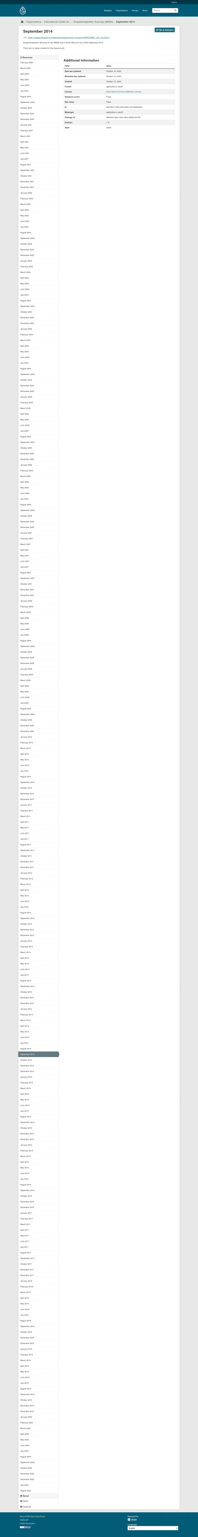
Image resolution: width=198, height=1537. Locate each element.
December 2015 (27, 1139)
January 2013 (26, 941)
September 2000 (27, 102)
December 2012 (27, 935)
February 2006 (26, 470)
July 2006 (24, 498)
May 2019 (24, 1371)
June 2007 (24, 561)
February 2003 (26, 266)
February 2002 (26, 198)
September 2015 (27, 1122)
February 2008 (26, 606)
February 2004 (26, 334)
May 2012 (24, 895)
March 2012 (25, 884)
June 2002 (24, 221)
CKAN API (24, 1520)
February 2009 (26, 674)
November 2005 (27, 453)
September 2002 (27, 238)
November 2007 (27, 589)
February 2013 (26, 946)
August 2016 (25, 1184)
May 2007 (24, 555)
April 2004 (24, 345)
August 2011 (25, 844)
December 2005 (27, 459)
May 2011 (24, 827)
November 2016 (27, 1201)
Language (132, 1524)
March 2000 (25, 68)
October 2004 (26, 379)
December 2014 (27, 1071)
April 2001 (24, 141)
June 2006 (24, 493)
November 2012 (27, 929)
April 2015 (24, 1094)
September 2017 (27, 1258)
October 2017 (26, 1264)
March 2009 (25, 680)
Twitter (25, 1501)
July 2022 (24, 1485)
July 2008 (24, 635)
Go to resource (166, 29)
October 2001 (26, 175)
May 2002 (24, 215)
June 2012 (24, 901)
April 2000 (24, 73)
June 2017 (24, 1241)
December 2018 (27, 1343)
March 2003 (25, 272)
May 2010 (24, 759)
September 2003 (27, 306)
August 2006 (25, 504)
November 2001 (27, 181)
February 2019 (26, 1354)
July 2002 (24, 226)
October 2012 (26, 924)
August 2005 (25, 436)
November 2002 (27, 249)
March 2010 (25, 748)
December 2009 (27, 731)
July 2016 (24, 1179)
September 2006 (27, 510)
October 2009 (26, 720)
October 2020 (26, 1468)
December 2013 (27, 1003)
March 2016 (25, 1156)
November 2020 (27, 1473)
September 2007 (27, 578)
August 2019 (25, 1388)
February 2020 (26, 1422)
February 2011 (26, 810)
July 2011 (24, 839)
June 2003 (24, 289)
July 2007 (24, 566)
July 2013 (24, 975)
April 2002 (24, 209)
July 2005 (24, 430)
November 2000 (27, 113)
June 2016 (24, 1173)
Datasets (108, 10)
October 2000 (26, 107)
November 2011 (27, 861)
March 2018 (25, 1292)
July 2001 (24, 158)
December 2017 (27, 1275)
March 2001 (25, 136)
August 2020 (25, 1456)
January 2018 (26, 1281)
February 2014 (26, 1014)
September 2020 (27, 1462)
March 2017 (25, 1224)
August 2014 (25, 1048)
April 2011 (24, 822)
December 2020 (27, 1479)
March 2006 (25, 476)
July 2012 (24, 907)
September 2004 (27, 374)
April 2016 (24, 1162)
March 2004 (25, 340)
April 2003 (24, 277)
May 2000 (24, 79)
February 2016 (26, 1150)
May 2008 (24, 623)
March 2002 (25, 204)
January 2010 (26, 737)
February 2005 (26, 402)
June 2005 (24, 425)
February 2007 (26, 538)
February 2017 (26, 1218)
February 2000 (26, 62)
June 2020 (24, 1445)
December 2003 (27, 323)
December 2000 (27, 119)
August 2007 (25, 572)
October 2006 (26, 515)
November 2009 (27, 725)
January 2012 (26, 873)
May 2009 (24, 691)
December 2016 (27, 1207)
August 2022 (25, 1490)
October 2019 (26, 1400)
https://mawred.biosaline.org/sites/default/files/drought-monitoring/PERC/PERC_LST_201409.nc (69, 37)
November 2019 (27, 1405)
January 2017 (26, 1213)
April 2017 (24, 1230)
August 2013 (25, 980)
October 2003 (26, 311)
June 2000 (24, 85)
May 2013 (24, 963)
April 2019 (24, 1366)
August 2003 (25, 300)
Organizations (122, 10)
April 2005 (24, 413)
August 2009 (25, 708)
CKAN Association (27, 1523)
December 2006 (27, 527)
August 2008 (25, 640)
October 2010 (26, 788)
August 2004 (25, 368)
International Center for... (57, 21)
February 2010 (26, 742)
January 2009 (26, 669)
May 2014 (24, 1031)
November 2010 (27, 793)
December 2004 (27, 391)
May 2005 (24, 419)
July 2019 (24, 1383)
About (144, 10)
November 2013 (27, 997)
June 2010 (24, 765)
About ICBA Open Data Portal (32, 1516)
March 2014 (25, 1020)
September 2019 (27, 1394)
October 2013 (26, 992)
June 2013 (24, 969)
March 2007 (25, 544)
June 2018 (24, 1309)
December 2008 (27, 663)
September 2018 (27, 1326)
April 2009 (24, 686)
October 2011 (26, 856)
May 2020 (24, 1439)
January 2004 (26, 328)
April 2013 (24, 958)
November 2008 (27, 657)
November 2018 (27, 1337)
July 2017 (24, 1247)
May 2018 (24, 1303)
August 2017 (25, 1252)
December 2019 (27, 1411)
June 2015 (24, 1105)
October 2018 (26, 1332)
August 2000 (25, 96)
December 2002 (27, 255)
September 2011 (27, 850)
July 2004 (24, 362)
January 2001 (26, 124)
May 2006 (24, 487)
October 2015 (26, 1128)
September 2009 (27, 714)
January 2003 (26, 260)
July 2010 (24, 771)
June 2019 (24, 1377)
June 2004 (24, 357)
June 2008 (24, 629)
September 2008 (27, 646)
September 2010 (27, 782)
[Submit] (175, 10)
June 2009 (24, 697)
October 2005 (26, 447)
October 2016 (26, 1196)
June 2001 (24, 153)
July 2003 (24, 294)
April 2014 (24, 1026)
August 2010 (25, 776)
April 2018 (24, 1298)
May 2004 (24, 351)
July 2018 (24, 1315)
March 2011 (25, 816)
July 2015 (24, 1111)
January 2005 (26, 396)
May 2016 (24, 1167)
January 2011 (26, 805)
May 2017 (24, 1235)
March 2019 (25, 1360)
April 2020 (24, 1434)
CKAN (132, 1519)
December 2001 (27, 187)
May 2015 (24, 1099)
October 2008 (26, 652)
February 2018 (26, 1286)
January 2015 (26, 1077)
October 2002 (26, 243)
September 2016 (27, 1190)
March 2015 (25, 1088)
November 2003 (27, 317)
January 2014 (26, 1009)
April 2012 (24, 890)
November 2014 (27, 1065)
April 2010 (24, 754)
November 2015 (27, 1133)
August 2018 (25, 1320)
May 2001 (24, 147)
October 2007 (26, 583)
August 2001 (25, 164)
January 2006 (26, 464)
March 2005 (25, 408)
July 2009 (24, 703)
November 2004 (27, 385)
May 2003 (24, 283)
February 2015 (26, 1082)
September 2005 (27, 442)
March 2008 (25, 612)
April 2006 (24, 481)
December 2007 (27, 595)
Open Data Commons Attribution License (123, 91)
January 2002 (26, 192)
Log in (174, 2)
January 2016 (26, 1145)
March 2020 (25, 1428)
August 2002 (25, 232)
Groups (135, 10)
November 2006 (27, 521)
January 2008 (26, 600)
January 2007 (26, 532)
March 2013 (25, 952)
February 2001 (26, 130)
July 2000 (24, 90)
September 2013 (27, 986)
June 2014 (24, 1037)
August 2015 (25, 1116)
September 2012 (27, 918)
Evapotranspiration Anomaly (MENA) (93, 21)
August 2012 (25, 912)
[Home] (22, 21)
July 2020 (24, 1451)
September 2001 (27, 170)
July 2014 (24, 1043)
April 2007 (24, 549)
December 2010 (27, 799)
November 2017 (27, 1269)
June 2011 (24, 833)
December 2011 (27, 867)
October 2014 (26, 1060)
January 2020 (26, 1417)
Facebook (26, 1506)
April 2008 (24, 618)
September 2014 (125, 21)
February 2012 (26, 878)
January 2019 (26, 1349)
